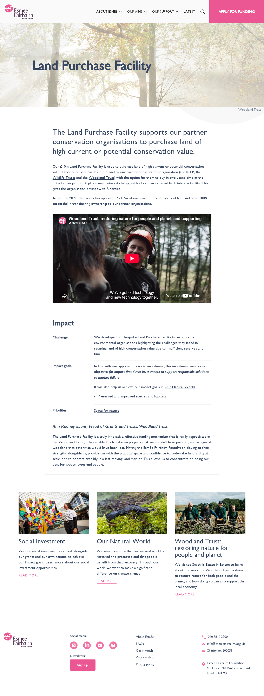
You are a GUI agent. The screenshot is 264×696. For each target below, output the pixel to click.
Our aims (134, 11)
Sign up (82, 665)
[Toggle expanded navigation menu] (120, 11)
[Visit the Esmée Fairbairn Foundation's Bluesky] (113, 645)
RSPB (190, 172)
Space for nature (106, 410)
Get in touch (144, 650)
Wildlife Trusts (64, 177)
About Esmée (106, 11)
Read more (28, 575)
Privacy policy (145, 664)
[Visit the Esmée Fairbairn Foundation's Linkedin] (87, 645)
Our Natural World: (180, 387)
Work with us (145, 657)
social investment (151, 366)
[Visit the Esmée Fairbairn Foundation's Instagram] (74, 645)
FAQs (140, 644)
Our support (163, 11)
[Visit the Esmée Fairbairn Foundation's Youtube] (100, 645)
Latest (189, 11)
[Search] (202, 11)
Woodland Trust (101, 177)
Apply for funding (237, 11)
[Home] (19, 11)
